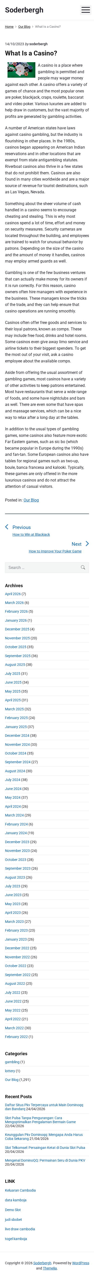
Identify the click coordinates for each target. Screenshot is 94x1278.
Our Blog (31, 500)
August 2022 (15, 984)
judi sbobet (13, 1220)
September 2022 (18, 975)
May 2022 (13, 1010)
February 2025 (16, 718)
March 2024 (14, 815)
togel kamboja (16, 1239)
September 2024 (18, 762)
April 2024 (13, 806)
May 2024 (13, 797)
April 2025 (13, 700)
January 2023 (16, 939)
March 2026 (14, 603)
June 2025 (13, 682)
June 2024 (13, 789)
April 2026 (13, 594)
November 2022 (17, 957)
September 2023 (18, 868)
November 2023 (17, 851)
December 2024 (17, 736)
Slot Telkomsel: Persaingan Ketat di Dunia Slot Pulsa (45, 1148)
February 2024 (16, 824)
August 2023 (15, 877)
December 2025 (17, 629)
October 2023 (15, 860)
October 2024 (15, 753)
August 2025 (15, 665)
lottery (10, 1071)
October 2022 (15, 966)
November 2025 (17, 638)
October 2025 (15, 647)
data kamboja (16, 1200)
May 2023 (13, 904)
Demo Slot (13, 1210)
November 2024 (17, 745)
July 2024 (12, 780)
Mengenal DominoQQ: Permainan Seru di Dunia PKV (45, 1160)
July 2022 (12, 993)
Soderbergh (42, 1263)
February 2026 (16, 611)
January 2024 (16, 833)
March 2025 (14, 709)
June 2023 (13, 895)
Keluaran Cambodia (20, 1190)
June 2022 (13, 1001)
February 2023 (16, 930)
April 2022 (13, 1019)
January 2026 (16, 620)
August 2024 (15, 771)
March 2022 (14, 1028)
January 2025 (16, 727)
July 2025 (12, 674)
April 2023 (13, 913)
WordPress (80, 1263)
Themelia (50, 1268)
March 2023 (14, 922)
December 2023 (17, 842)
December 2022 (17, 948)
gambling (12, 1062)
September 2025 (18, 656)
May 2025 (13, 691)
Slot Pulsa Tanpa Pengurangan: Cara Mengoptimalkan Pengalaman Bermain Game (40, 1120)
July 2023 (12, 886)
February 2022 (16, 1037)
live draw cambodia (20, 1229)
